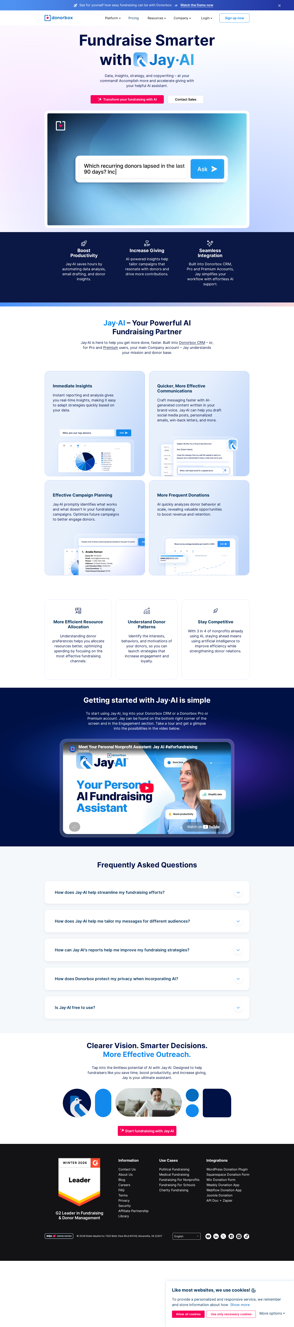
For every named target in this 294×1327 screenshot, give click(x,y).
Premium (110, 347)
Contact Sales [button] (185, 99)
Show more (240, 1305)
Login (205, 18)
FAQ (121, 1190)
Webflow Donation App (224, 1190)
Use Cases (168, 1160)
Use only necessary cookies (231, 1314)
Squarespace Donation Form (227, 1174)
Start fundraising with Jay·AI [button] (149, 1131)
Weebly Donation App (222, 1185)
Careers (124, 1185)
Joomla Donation (219, 1195)
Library (123, 1216)
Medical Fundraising (174, 1174)
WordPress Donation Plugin (227, 1169)
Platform (111, 18)
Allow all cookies (188, 1314)
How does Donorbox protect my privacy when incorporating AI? (116, 978)
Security (124, 1206)
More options (270, 1313)
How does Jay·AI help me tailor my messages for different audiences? (122, 921)
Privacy (124, 1200)
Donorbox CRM (192, 342)
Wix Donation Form (220, 1180)
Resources (155, 18)
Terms (123, 1195)
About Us (125, 1174)
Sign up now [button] (234, 18)
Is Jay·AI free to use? (75, 1007)
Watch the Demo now (196, 5)
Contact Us (127, 1169)
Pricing (133, 18)
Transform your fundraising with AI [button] (130, 99)
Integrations (217, 1160)
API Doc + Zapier (219, 1200)
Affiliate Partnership (133, 1211)
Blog (121, 1180)
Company (181, 18)
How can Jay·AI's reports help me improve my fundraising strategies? (122, 950)
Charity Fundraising (173, 1190)
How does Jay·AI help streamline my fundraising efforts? (110, 892)
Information (128, 1160)
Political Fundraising (174, 1169)
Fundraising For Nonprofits (179, 1180)
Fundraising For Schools (177, 1185)
